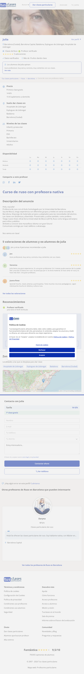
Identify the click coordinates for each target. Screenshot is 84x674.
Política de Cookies (60, 337)
